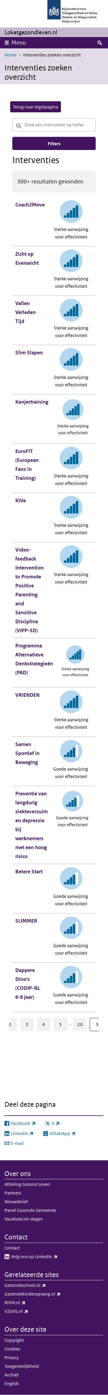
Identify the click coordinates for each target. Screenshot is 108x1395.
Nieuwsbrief (16, 1201)
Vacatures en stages (23, 1219)
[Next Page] (97, 1024)
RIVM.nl (28, 1302)
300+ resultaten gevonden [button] (50, 181)
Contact (12, 1248)
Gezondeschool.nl (38, 1285)
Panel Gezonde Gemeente (30, 1210)
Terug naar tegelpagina (35, 107)
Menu (18, 42)
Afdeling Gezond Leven (27, 1184)
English (11, 1383)
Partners (12, 1193)
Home (10, 55)
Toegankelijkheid (21, 1366)
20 (80, 1024)
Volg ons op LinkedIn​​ (47, 1256)
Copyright (14, 1340)
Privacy (11, 1357)
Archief (11, 1375)
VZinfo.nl (29, 1311)
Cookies (12, 1349)
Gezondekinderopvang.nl (45, 1294)
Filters (54, 143)
